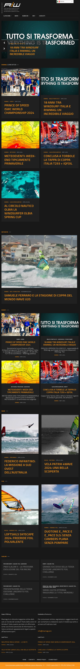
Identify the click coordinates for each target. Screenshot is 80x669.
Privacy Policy (41, 660)
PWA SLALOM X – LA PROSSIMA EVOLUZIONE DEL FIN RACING (18, 568)
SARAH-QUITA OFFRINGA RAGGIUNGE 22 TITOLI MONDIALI (58, 591)
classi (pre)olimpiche (55, 152)
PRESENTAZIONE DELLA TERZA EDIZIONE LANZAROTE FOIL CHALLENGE (17, 591)
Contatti (42, 16)
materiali (52, 460)
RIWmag (12, 47)
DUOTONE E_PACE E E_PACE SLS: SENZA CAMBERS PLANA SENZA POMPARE (58, 537)
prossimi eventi (7, 564)
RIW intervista (64, 586)
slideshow (61, 339)
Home (24, 660)
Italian (62, 1)
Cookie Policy (52, 660)
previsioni (20, 387)
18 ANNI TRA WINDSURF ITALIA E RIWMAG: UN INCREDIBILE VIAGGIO (58, 108)
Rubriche (25, 16)
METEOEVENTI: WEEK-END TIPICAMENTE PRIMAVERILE (26, 52)
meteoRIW (17, 47)
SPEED (22, 339)
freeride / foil (13, 530)
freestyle (45, 586)
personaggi (13, 457)
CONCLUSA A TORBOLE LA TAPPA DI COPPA (53, 650)
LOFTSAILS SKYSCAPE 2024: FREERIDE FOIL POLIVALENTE (19, 538)
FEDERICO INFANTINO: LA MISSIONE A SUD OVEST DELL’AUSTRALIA (19, 467)
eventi (12, 101)
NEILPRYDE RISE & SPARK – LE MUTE (14, 642)
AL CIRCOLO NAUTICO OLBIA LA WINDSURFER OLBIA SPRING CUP (19, 211)
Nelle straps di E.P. (54, 98)
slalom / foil (16, 564)
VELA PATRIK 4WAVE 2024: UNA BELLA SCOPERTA (58, 468)
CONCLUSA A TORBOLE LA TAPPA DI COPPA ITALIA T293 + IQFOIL (59, 160)
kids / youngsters (15, 291)
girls (50, 586)
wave (54, 587)
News (16, 16)
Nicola (46, 460)
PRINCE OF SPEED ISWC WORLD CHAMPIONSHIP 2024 (19, 109)
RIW (33, 16)
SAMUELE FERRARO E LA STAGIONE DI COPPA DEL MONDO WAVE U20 (38, 297)
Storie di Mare (68, 339)
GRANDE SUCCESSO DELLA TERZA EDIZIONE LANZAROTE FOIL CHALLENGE (58, 569)
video (50, 587)
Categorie (6, 16)
